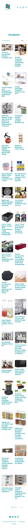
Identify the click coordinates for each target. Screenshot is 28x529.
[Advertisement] (14, 22)
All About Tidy (12, 521)
